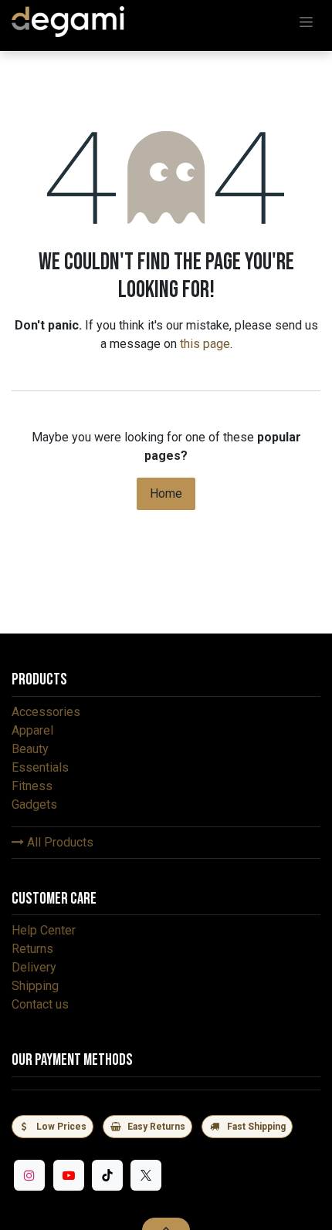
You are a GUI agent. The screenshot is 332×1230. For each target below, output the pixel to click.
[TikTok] (107, 1175)
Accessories (46, 712)
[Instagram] (29, 1175)
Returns (32, 948)
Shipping (35, 985)
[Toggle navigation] (306, 21)
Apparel (32, 730)
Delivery (34, 967)
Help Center (44, 930)
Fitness (32, 786)
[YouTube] (68, 1175)
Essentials (40, 767)
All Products (58, 842)
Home (166, 493)
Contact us (40, 1004)
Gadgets (34, 804)
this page (205, 343)
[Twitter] (145, 1175)
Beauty (30, 749)
